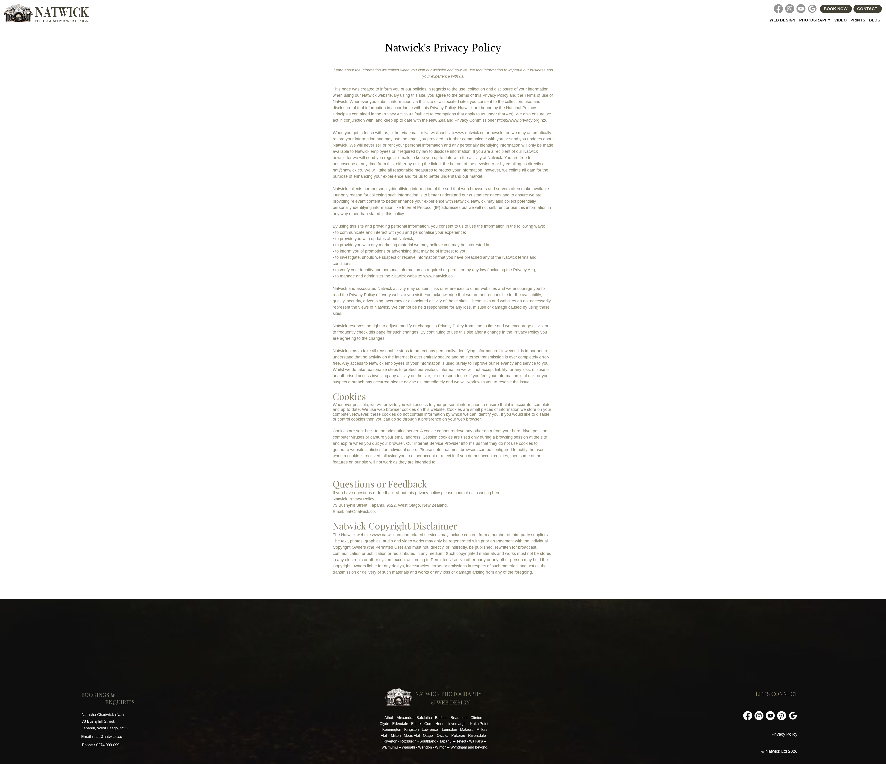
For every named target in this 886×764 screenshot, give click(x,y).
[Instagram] (789, 8)
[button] (815, 20)
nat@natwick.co (347, 170)
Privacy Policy (784, 734)
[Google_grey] (812, 8)
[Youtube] (800, 8)
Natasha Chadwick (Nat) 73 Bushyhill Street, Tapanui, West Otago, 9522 (105, 721)
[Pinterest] (781, 715)
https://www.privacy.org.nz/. (522, 120)
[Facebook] (778, 8)
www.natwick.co (470, 132)
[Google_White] (792, 715)
